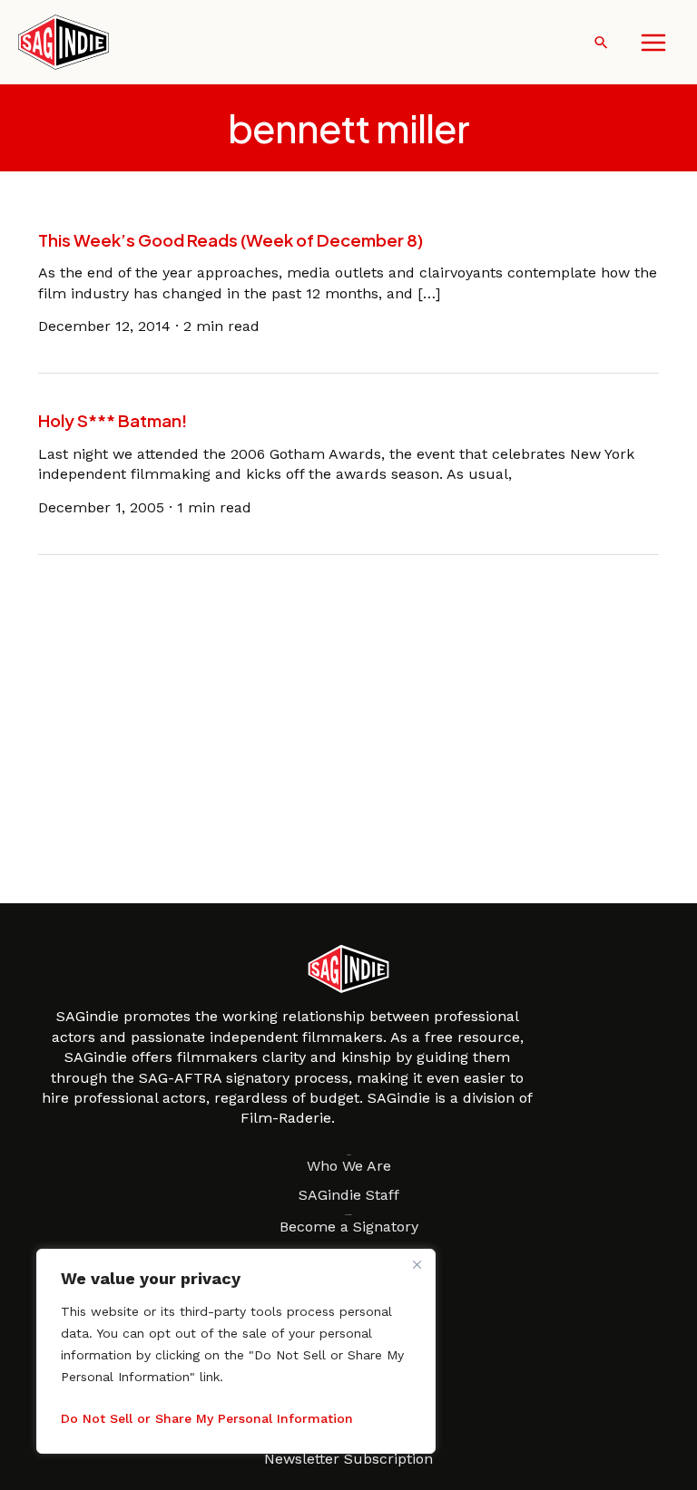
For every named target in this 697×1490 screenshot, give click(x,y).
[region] (236, 1351)
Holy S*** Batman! (112, 420)
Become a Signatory (349, 1226)
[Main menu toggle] (653, 42)
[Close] (416, 1264)
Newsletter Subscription (348, 1458)
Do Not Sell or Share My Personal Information (207, 1418)
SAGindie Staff (349, 1194)
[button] (601, 42)
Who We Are (349, 1165)
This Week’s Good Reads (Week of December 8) (230, 239)
